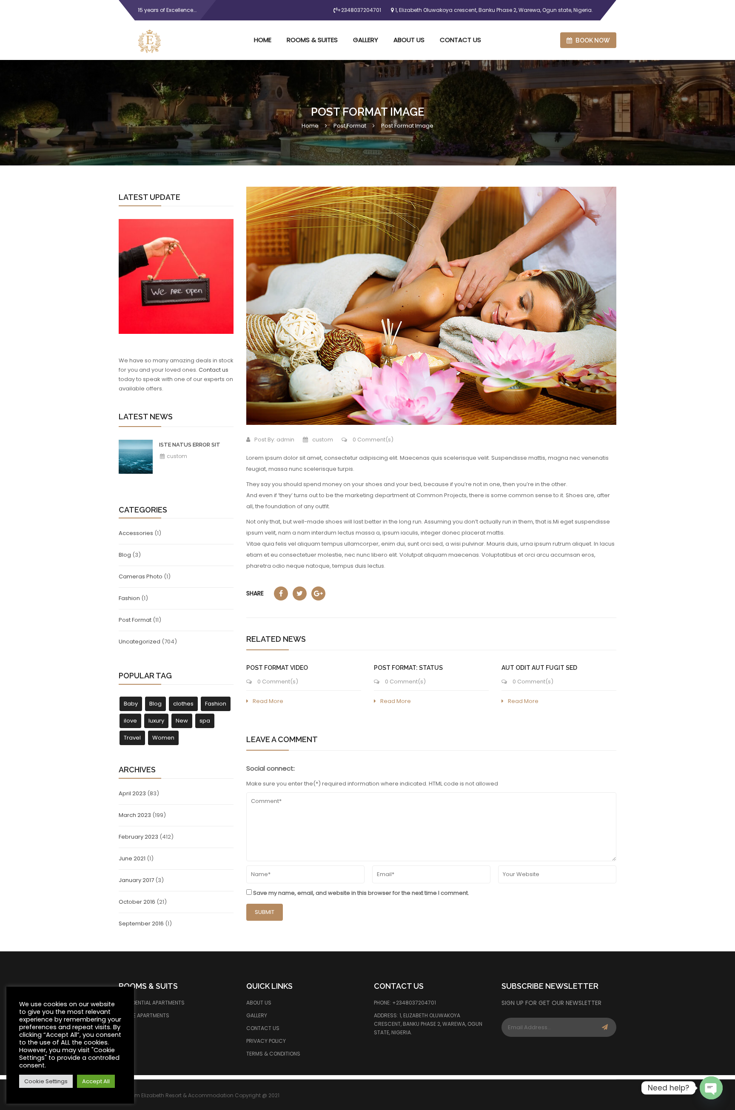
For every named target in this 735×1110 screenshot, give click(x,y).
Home (310, 126)
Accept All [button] (96, 1081)
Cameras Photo (140, 576)
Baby (131, 704)
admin (285, 439)
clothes (183, 704)
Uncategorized (139, 642)
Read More (268, 701)
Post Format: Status (408, 667)
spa (204, 721)
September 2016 (141, 923)
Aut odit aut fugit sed (539, 667)
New (182, 721)
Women (163, 738)
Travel (132, 738)
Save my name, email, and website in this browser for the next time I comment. (361, 893)
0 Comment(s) (372, 439)
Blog (125, 555)
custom (176, 456)
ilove (130, 721)
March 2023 (135, 815)
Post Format (349, 126)
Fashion (129, 598)
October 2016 (137, 902)
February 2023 (138, 837)
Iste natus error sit (189, 444)
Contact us (213, 370)
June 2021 (132, 858)
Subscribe (604, 1027)
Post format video (277, 667)
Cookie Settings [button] (46, 1081)
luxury (156, 721)
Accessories (136, 533)
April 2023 (132, 793)
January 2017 (136, 880)
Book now (592, 40)
